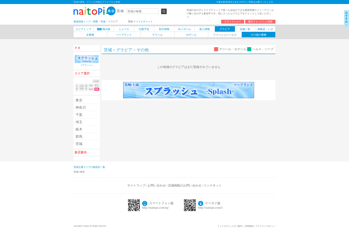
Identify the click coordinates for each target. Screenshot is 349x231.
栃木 (79, 129)
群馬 (79, 136)
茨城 (79, 144)
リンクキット (213, 185)
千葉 (79, 115)
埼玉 (79, 122)
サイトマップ (136, 185)
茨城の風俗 (79, 172)
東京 (79, 100)
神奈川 (81, 107)
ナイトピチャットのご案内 (230, 226)
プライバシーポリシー (265, 226)
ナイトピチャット (143, 21)
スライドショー (232, 21)
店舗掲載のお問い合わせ (184, 185)
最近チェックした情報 (260, 21)
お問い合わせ (157, 185)
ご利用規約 (249, 226)
